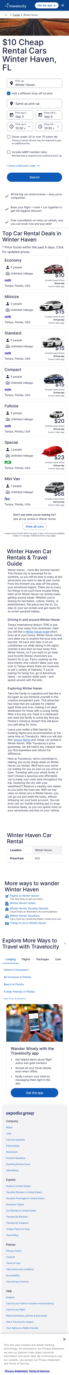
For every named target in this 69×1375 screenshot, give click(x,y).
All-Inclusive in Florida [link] (17, 977)
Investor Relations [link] (15, 1158)
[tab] (10, 959)
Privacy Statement (16, 1371)
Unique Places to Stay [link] (18, 1229)
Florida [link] (16, 14)
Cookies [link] (10, 1257)
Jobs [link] (8, 1133)
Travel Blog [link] (12, 1235)
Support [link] (10, 1297)
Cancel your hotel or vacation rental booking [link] (30, 1303)
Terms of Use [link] (13, 1263)
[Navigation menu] (63, 5)
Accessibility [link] (13, 1275)
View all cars (34, 526)
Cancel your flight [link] (15, 1309)
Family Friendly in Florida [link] (19, 991)
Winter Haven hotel (37, 631)
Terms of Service (39, 1371)
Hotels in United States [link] (18, 1186)
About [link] (9, 1127)
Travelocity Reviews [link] (17, 1216)
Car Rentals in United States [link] (21, 1210)
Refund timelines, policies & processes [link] (26, 1315)
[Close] (64, 1339)
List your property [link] (15, 1139)
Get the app (34, 1093)
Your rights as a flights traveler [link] (22, 1327)
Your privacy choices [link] (17, 1281)
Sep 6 (48, 117)
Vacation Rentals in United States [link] (24, 1192)
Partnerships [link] (13, 1145)
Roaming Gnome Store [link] (18, 1164)
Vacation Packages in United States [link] (25, 1198)
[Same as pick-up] (34, 103)
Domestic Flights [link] (15, 1204)
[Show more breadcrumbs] (5, 15)
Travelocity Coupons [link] (17, 1222)
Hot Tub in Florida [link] (15, 998)
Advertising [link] (12, 1170)
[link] (34, 897)
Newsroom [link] (12, 1151)
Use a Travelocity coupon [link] (20, 1321)
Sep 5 (19, 117)
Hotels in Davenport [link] (16, 969)
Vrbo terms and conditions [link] (20, 1269)
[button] (34, 165)
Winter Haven (25, 85)
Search (35, 177)
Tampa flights (21, 739)
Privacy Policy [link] (14, 1250)
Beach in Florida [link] (14, 984)
